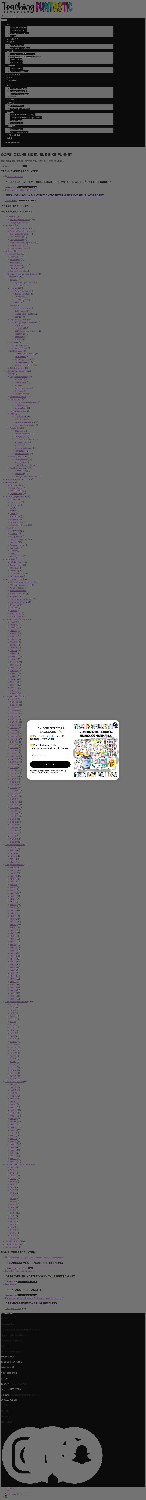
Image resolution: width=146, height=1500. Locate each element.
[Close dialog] (115, 724)
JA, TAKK (50, 764)
